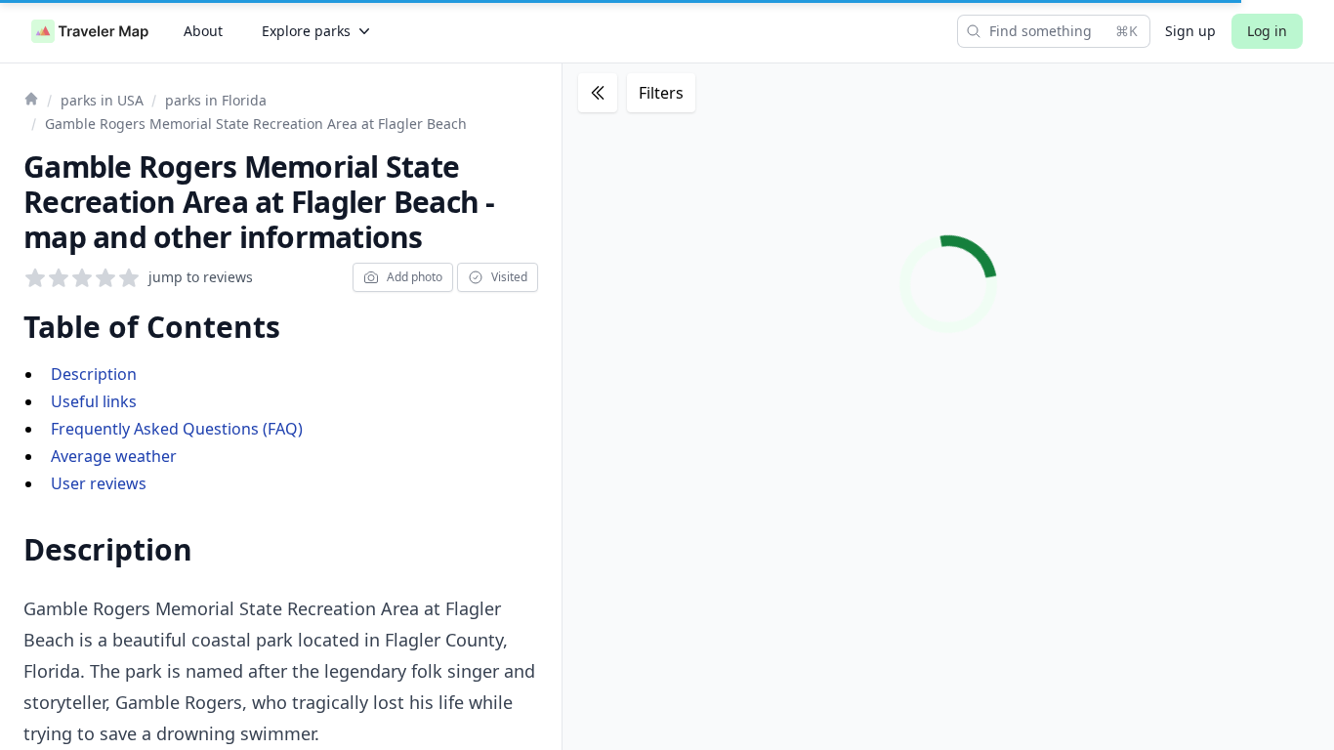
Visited (509, 277)
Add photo (414, 277)
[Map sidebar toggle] (597, 92)
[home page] (89, 31)
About (203, 30)
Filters (661, 93)
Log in (1267, 30)
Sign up (1190, 30)
